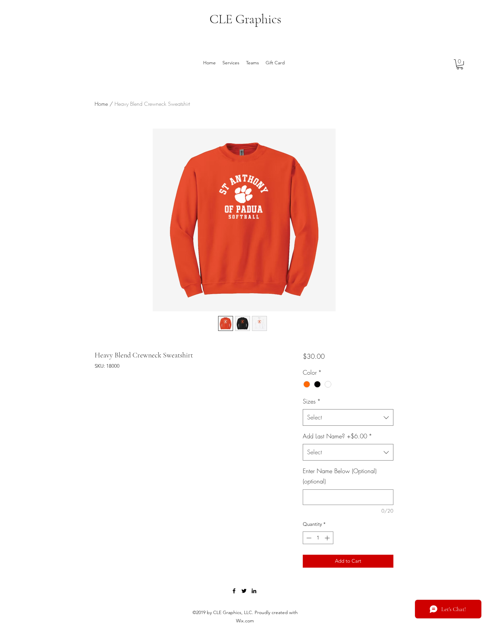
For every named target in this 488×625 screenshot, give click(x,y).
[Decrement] (308, 538)
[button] (460, 64)
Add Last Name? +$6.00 (337, 436)
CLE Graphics (245, 19)
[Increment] (327, 538)
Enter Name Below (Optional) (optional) (339, 476)
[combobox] (348, 417)
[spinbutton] (317, 538)
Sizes (312, 401)
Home (101, 103)
